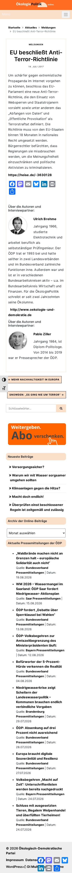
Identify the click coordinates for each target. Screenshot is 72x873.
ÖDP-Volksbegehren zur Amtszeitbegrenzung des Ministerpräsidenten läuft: (36, 640)
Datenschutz (35, 860)
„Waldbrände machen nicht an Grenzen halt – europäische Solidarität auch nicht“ (39, 558)
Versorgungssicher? (28, 467)
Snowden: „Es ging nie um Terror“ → (36, 394)
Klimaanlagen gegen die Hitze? (36, 488)
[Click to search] (61, 408)
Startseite (14, 27)
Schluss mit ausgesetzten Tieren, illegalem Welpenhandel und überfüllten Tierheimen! (40, 810)
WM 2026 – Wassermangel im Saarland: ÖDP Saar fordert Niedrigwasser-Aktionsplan (39, 589)
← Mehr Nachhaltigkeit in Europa (33, 379)
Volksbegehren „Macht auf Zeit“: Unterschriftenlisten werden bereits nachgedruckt (39, 784)
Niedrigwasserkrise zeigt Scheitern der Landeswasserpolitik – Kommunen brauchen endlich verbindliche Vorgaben (39, 697)
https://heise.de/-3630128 (30, 175)
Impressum (15, 860)
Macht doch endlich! (28, 497)
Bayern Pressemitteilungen (45, 650)
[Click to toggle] (66, 14)
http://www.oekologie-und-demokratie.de (31, 312)
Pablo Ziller (42, 334)
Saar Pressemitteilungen (43, 598)
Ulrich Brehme (45, 219)
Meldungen (48, 27)
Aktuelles (31, 27)
